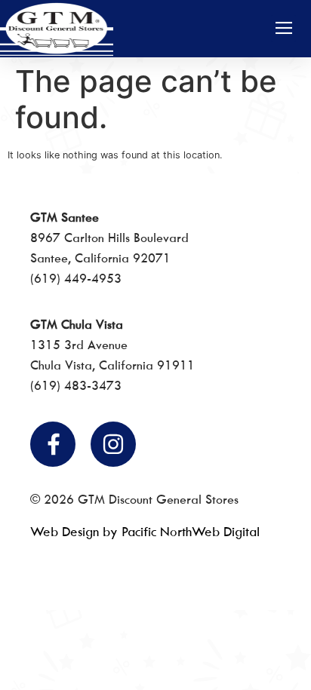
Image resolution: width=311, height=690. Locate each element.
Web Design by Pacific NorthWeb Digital (145, 531)
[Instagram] (113, 444)
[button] (283, 28)
